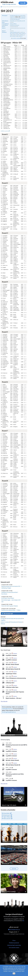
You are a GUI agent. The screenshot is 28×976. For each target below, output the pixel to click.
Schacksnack (6, 815)
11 (10, 29)
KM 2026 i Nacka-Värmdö (12, 664)
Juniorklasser (5, 25)
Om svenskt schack (14, 947)
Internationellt (19, 618)
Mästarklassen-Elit (21, 20)
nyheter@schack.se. (7, 708)
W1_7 (24, 33)
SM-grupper (19, 6)
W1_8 (12, 34)
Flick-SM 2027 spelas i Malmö (9, 606)
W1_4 (14, 33)
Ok (14, 973)
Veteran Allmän (13, 23)
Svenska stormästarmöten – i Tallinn (10, 610)
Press (14, 940)
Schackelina (6, 813)
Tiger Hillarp (6, 816)
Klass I (3, 22)
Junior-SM (22, 15)
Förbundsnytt (13, 622)
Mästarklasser (5, 20)
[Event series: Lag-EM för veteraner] (12, 767)
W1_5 (18, 33)
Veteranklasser (5, 23)
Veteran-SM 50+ (22, 18)
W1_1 (19, 32)
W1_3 (11, 33)
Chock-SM (13, 19)
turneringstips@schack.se (9, 712)
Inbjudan (15, 653)
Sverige (3, 618)
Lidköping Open (10, 682)
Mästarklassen (13, 20)
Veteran (3, 623)
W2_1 (22, 34)
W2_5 (21, 36)
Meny (22, 3)
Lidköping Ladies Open (12, 687)
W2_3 (14, 36)
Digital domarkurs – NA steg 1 (14, 698)
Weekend (4, 32)
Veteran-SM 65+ (14, 18)
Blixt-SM (18, 19)
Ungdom (3, 620)
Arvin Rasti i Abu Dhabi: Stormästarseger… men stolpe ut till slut (10, 599)
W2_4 (18, 36)
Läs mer (14, 868)
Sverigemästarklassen (14, 15)
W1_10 (19, 34)
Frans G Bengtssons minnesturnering (16, 678)
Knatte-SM (23, 16)
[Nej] (26, 970)
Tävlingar (5, 6)
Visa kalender (4, 701)
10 (23, 28)
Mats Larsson (6, 818)
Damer (20, 622)
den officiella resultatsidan (16, 38)
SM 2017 (14, 6)
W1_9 (15, 34)
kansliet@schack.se (14, 929)
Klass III (3, 28)
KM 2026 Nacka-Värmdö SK (13, 669)
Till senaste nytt (8, 613)
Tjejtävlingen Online (11, 673)
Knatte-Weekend (13, 32)
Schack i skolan (5, 622)
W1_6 (21, 33)
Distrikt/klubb (10, 618)
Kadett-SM (12, 16)
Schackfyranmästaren (14, 25)
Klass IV (4, 30)
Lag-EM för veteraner (11, 655)
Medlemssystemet (5, 131)
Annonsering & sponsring (14, 945)
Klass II (3, 26)
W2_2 (11, 36)
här (23, 920)
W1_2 (23, 32)
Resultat (9, 6)
